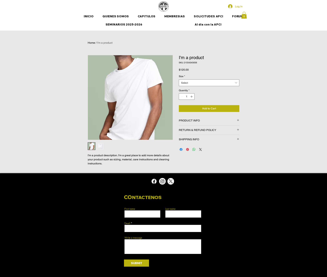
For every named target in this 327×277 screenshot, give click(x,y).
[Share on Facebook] (181, 149)
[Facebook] (154, 181)
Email (127, 223)
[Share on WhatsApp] (194, 149)
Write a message (133, 238)
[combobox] (209, 82)
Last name (170, 209)
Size (182, 76)
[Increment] (192, 97)
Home (91, 42)
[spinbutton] (187, 97)
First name (129, 209)
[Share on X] (200, 149)
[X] (170, 181)
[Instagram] (162, 181)
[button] (244, 15)
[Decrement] (181, 97)
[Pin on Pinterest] (187, 149)
